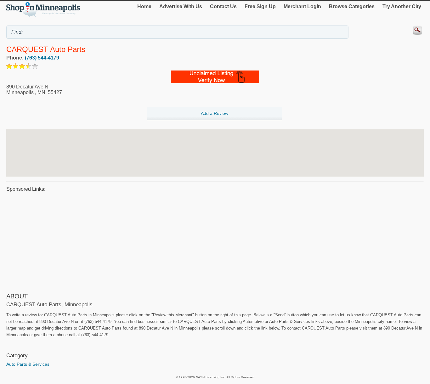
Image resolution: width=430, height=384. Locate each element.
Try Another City (401, 6)
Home (144, 6)
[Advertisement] (195, 239)
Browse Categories (352, 6)
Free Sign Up (260, 6)
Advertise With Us (180, 6)
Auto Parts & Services (27, 364)
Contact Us (223, 6)
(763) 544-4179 (42, 57)
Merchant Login (302, 6)
